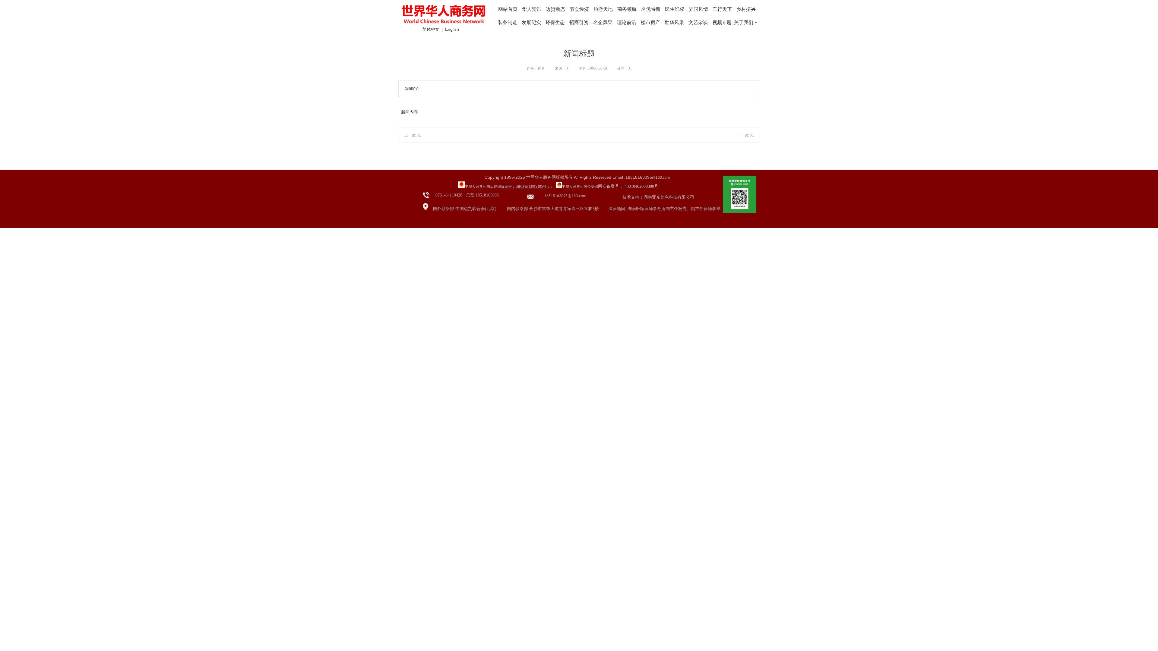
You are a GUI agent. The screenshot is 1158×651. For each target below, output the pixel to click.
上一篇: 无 (412, 135)
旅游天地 (603, 9)
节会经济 (579, 9)
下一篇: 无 (745, 135)
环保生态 (555, 22)
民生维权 (674, 9)
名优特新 (650, 9)
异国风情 (698, 9)
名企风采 (602, 22)
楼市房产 (650, 22)
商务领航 (627, 9)
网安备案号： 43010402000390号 (628, 186)
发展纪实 (531, 22)
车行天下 (722, 9)
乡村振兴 (746, 9)
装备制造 (507, 22)
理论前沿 (626, 22)
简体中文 (430, 29)
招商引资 (579, 22)
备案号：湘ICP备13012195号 (523, 186)
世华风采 (674, 22)
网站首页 (507, 9)
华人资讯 (531, 9)
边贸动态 (555, 9)
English (452, 29)
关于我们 (744, 22)
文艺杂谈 (698, 22)
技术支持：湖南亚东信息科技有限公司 (658, 197)
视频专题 (722, 22)
